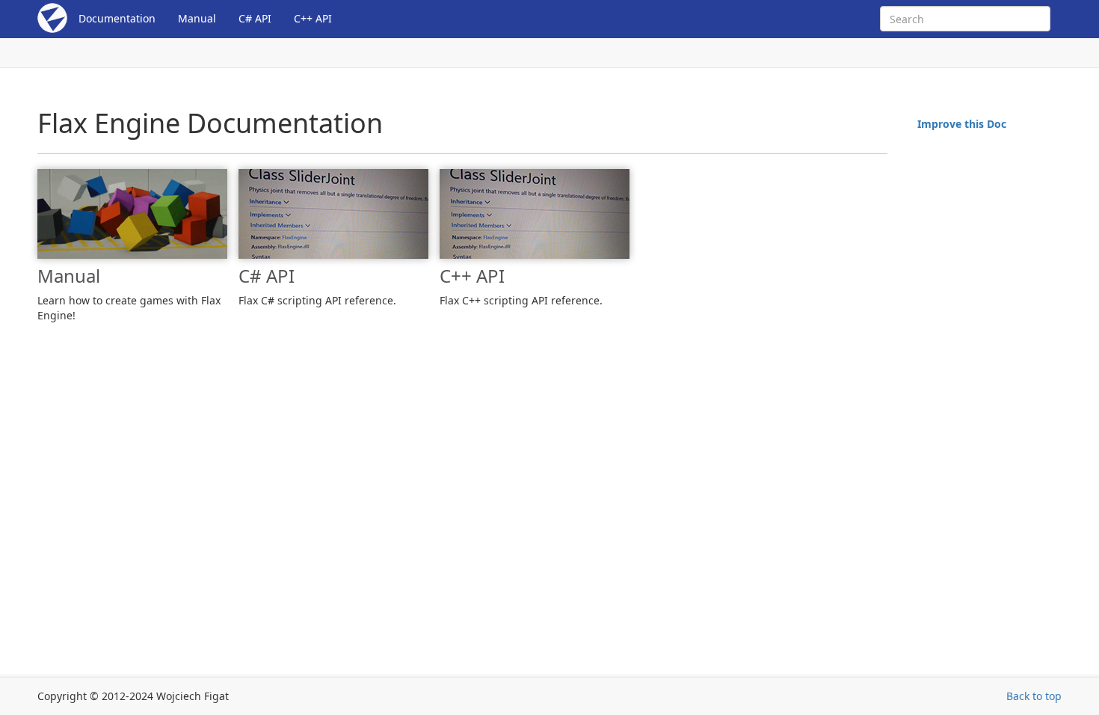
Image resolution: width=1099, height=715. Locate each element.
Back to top (1034, 696)
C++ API (313, 18)
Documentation (117, 18)
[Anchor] (29, 276)
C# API (254, 18)
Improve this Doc (961, 124)
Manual (197, 18)
